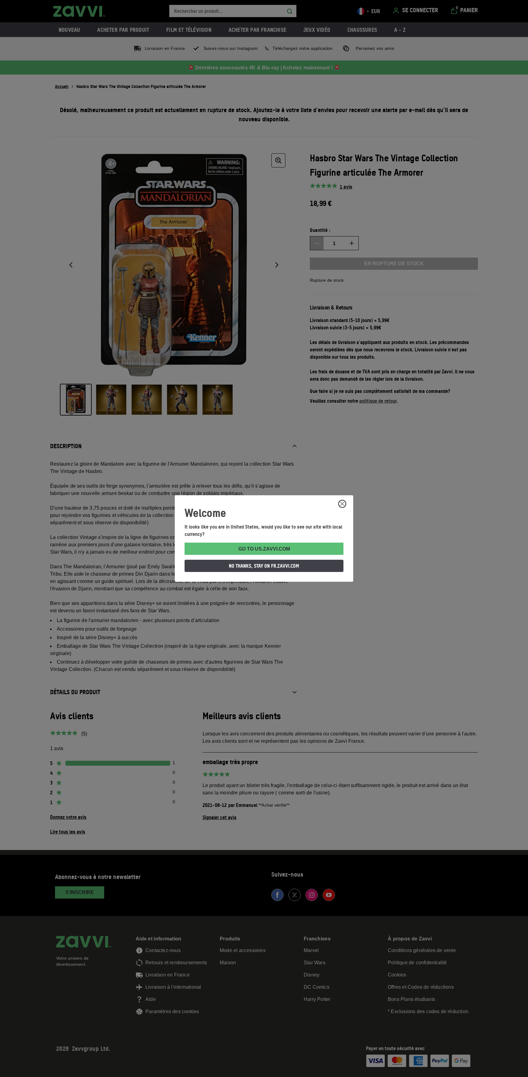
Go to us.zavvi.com (264, 548)
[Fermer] (342, 503)
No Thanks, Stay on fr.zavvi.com (264, 566)
